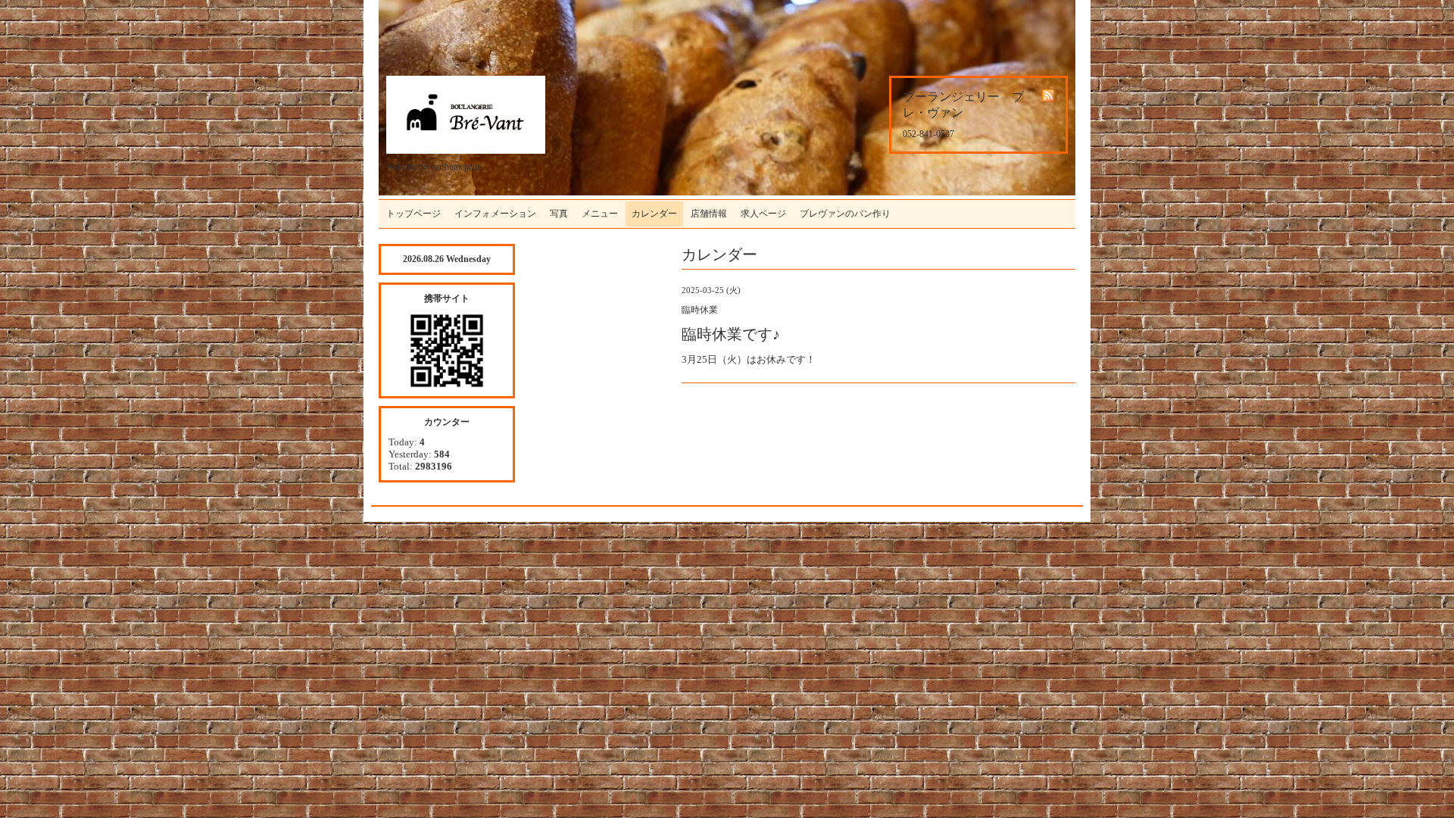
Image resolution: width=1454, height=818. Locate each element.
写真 (559, 213)
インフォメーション (495, 213)
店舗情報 (709, 213)
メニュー (600, 213)
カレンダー (654, 213)
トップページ (413, 213)
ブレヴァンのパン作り (845, 213)
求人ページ (763, 213)
